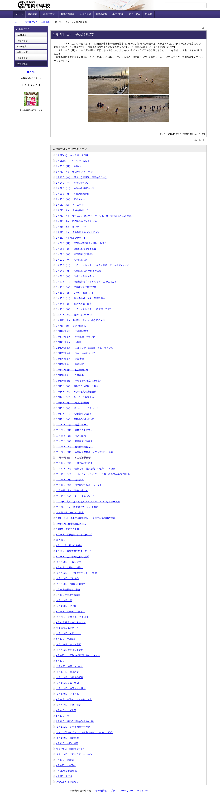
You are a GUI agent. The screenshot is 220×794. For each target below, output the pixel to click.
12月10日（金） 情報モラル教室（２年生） (79, 380)
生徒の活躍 (85, 14)
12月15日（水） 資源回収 (70, 364)
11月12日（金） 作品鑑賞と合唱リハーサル (79, 485)
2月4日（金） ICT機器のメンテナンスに (77, 221)
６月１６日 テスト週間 (68, 644)
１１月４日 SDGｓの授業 (70, 512)
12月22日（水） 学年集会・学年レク (75, 336)
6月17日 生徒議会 (66, 639)
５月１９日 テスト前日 (67, 694)
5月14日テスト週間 (66, 710)
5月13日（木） (63, 716)
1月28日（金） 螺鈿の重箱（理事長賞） (77, 248)
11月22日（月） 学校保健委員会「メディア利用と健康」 (85, 452)
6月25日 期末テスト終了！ (70, 611)
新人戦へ (60, 540)
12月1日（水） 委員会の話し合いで (75, 419)
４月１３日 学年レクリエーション (74, 754)
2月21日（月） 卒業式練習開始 (72, 193)
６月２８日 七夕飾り (67, 606)
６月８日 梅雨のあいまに (69, 666)
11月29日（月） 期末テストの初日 (74, 430)
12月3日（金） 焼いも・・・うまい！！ (77, 408)
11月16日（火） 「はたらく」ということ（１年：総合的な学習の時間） (93, 474)
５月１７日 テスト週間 (68, 705)
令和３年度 (46, 22)
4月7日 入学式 (64, 776)
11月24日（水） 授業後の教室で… (74, 446)
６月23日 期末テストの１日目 (72, 617)
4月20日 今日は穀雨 (67, 743)
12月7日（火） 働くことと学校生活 (75, 397)
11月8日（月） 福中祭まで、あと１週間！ (78, 507)
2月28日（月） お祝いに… (70, 166)
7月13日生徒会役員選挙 (68, 595)
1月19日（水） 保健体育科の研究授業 (76, 287)
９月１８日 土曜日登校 (68, 562)
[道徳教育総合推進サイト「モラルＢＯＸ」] (31, 105)
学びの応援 (118, 14)
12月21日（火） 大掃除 (69, 342)
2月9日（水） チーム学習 (70, 205)
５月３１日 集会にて (67, 672)
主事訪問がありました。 (68, 628)
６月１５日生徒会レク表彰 (69, 650)
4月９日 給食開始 (66, 765)
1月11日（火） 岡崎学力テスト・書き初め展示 (80, 320)
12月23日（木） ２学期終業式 (72, 331)
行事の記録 (101, 14)
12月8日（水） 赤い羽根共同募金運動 (76, 391)
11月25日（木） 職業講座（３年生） (75, 441)
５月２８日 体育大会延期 (69, 677)
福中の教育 (50, 14)
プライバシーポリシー (121, 790)
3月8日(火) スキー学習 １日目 (73, 160)
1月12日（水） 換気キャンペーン (74, 314)
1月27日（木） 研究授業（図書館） (75, 254)
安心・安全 (134, 14)
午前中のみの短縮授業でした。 (72, 749)
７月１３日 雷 (64, 600)
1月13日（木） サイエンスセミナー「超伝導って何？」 (85, 309)
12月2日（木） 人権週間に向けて (74, 413)
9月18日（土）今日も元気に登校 (72, 556)
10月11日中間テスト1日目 (69, 529)
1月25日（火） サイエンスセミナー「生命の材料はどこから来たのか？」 (94, 265)
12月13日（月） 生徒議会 (70, 375)
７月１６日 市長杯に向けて (71, 584)
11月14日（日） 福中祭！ (70, 479)
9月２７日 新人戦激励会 (69, 545)
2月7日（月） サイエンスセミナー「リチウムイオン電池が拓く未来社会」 (94, 215)
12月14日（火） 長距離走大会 (72, 369)
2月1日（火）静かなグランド (71, 237)
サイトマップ (143, 790)
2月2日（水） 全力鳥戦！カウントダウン (77, 232)
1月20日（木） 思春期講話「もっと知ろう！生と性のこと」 (87, 281)
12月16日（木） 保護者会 (70, 358)
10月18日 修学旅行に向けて (71, 523)
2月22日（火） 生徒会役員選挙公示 (75, 188)
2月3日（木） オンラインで (71, 226)
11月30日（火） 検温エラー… (72, 424)
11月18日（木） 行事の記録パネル (74, 463)
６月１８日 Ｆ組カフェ (68, 633)
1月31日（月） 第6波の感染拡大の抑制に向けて (81, 243)
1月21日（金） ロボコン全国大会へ (75, 276)
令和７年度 (22, 41)
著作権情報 (101, 790)
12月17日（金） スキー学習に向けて (75, 353)
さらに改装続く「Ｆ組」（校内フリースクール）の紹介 (84, 732)
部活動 (148, 14)
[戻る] (200, 140)
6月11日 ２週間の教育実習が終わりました (78, 655)
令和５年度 (22, 52)
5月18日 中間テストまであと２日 (74, 699)
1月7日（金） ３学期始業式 (71, 325)
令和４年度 (22, 58)
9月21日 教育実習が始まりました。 (75, 551)
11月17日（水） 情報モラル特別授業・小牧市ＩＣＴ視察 (85, 468)
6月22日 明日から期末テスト (71, 622)
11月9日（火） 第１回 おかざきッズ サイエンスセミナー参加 (88, 501)
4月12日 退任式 (65, 760)
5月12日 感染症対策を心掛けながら (75, 721)
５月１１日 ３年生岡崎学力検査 (73, 727)
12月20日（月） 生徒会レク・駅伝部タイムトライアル (84, 347)
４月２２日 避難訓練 (67, 738)
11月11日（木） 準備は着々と (72, 490)
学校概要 (32, 14)
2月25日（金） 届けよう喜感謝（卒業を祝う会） (81, 177)
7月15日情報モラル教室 (68, 589)
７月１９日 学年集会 (67, 578)
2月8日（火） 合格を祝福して (72, 210)
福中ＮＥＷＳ (31, 22)
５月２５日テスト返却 (67, 683)
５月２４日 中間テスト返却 (71, 688)
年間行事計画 (67, 14)
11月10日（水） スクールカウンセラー (76, 496)
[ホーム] (89, 5)
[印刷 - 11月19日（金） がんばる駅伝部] (203, 27)
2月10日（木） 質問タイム (70, 199)
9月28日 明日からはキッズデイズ (74, 534)
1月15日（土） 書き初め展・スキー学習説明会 (80, 298)
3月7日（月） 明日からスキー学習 (74, 172)
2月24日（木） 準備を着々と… (72, 182)
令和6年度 (22, 46)
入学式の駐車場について (68, 781)
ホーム (19, 14)
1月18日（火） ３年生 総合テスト (75, 292)
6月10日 (60, 661)
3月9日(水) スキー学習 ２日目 (72, 155)
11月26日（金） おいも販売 (71, 435)
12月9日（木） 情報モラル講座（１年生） (78, 386)
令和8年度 (22, 35)
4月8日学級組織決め (66, 771)
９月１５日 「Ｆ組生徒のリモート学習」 (77, 573)
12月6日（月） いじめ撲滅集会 (72, 402)
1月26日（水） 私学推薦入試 (71, 260)
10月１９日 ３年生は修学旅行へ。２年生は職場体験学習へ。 (88, 518)
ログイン (31, 72)
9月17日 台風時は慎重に (69, 567)
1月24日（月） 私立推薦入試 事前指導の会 (78, 270)
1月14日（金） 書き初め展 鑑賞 (74, 303)
